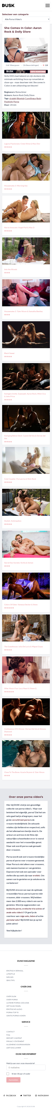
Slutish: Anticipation (12, 521)
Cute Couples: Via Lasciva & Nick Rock (20, 479)
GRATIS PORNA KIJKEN (16, 1016)
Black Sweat (9, 353)
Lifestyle (10, 974)
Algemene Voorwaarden (18, 1045)
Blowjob (21, 98)
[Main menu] (47, 5)
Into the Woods (10, 269)
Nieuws (9, 977)
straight (13, 98)
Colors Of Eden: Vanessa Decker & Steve (20, 604)
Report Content (14, 1038)
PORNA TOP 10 (12, 1012)
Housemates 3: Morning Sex (16, 186)
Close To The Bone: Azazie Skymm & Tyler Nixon (24, 772)
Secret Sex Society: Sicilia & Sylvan (18, 563)
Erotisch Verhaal (14, 971)
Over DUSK (11, 996)
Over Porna (12, 1000)
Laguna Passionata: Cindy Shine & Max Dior (22, 144)
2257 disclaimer (13, 1048)
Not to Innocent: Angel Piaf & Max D (19, 227)
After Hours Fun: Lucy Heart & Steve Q (20, 688)
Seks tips (10, 980)
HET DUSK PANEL (13, 1006)
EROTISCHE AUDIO (14, 1009)
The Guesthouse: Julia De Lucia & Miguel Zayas (23, 646)
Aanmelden (13, 1080)
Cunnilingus (30, 98)
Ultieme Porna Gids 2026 (17, 1003)
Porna (16, 101)
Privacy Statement (15, 1041)
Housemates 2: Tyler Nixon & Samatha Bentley (23, 311)
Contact (10, 1032)
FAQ (8, 1035)
